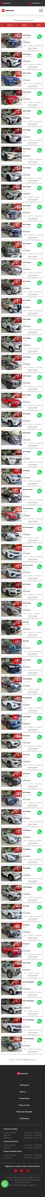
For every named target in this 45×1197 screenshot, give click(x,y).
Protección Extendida (24, 1112)
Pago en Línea (24, 1105)
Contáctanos (24, 1118)
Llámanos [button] (36, 3)
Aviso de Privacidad (22, 1182)
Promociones (24, 1098)
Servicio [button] (23, 1092)
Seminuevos (24, 1085)
